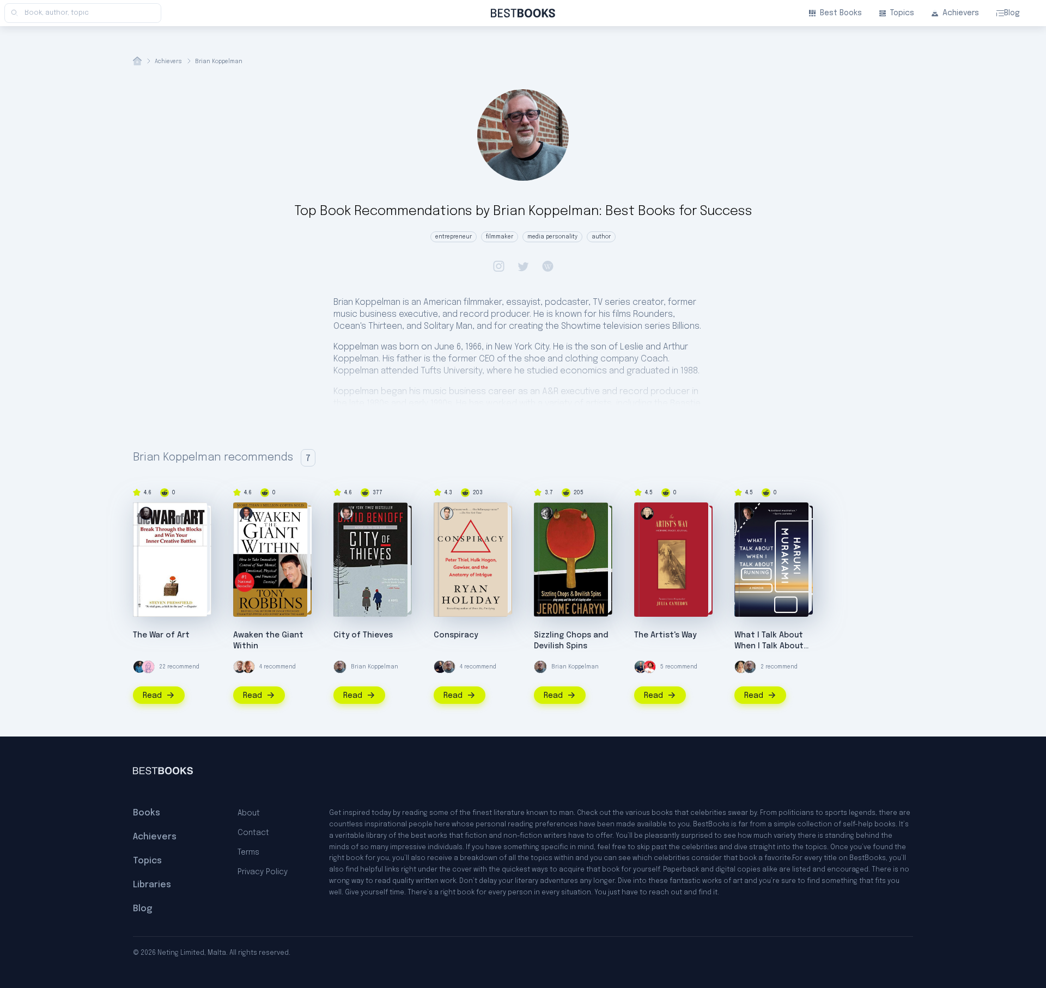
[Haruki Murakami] (747, 513)
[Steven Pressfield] (146, 513)
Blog (1012, 13)
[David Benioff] (346, 513)
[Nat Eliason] (239, 666)
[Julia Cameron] (647, 513)
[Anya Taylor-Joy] (740, 666)
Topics (902, 13)
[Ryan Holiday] (446, 513)
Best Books (841, 13)
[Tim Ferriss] (640, 666)
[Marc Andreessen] (440, 666)
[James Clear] (139, 666)
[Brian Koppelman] (339, 666)
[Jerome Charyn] (547, 513)
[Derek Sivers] (248, 666)
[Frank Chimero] (148, 666)
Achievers (960, 13)
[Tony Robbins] (246, 513)
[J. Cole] (649, 666)
